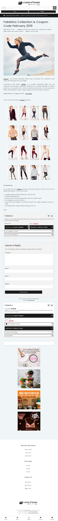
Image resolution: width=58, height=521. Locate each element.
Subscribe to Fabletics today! (39, 227)
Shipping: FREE (8, 223)
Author (27, 31)
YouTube (29, 488)
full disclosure (31, 300)
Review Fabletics (9, 335)
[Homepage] (4, 15)
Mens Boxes (28, 452)
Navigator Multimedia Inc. (33, 513)
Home (5, 519)
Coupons (41, 518)
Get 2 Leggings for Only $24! (12, 231)
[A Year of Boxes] (28, 503)
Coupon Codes (10, 31)
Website (7, 284)
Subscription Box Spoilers (12, 15)
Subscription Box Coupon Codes (30, 29)
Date (4, 29)
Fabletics (16, 31)
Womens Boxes (28, 449)
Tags (4, 31)
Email (7, 276)
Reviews (29, 518)
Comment (8, 252)
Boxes (17, 518)
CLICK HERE (28, 93)
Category (19, 29)
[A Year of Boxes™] (29, 3)
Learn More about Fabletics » (12, 234)
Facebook (28, 482)
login (15, 11)
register (42, 11)
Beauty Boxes (28, 455)
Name (7, 268)
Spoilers (52, 518)
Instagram (28, 485)
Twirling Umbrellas (33, 511)
